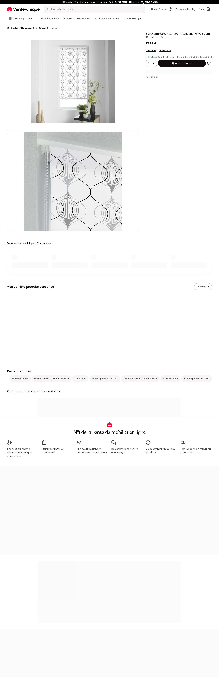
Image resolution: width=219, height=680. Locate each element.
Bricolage (15, 28)
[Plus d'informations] (210, 57)
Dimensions (165, 50)
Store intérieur (39, 28)
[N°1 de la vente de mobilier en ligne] (23, 9)
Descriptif (151, 50)
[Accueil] (8, 28)
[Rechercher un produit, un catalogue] (47, 9)
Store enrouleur (53, 28)
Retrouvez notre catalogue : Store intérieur (29, 243)
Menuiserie (26, 28)
